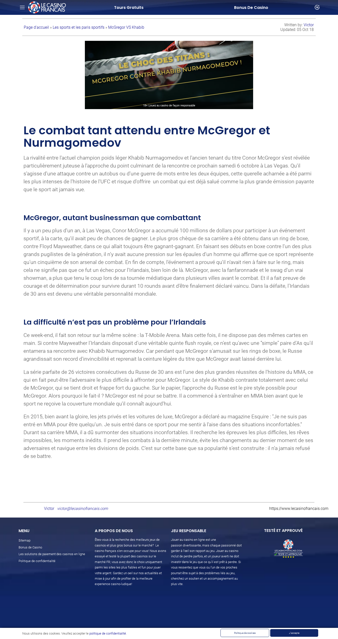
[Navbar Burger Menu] (22, 7)
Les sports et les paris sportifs (79, 27)
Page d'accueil (37, 27)
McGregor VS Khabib (126, 27)
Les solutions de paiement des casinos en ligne (52, 554)
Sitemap (24, 540)
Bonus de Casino (30, 547)
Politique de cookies (245, 633)
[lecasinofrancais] (47, 7)
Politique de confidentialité (37, 561)
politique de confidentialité (107, 633)
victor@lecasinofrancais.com (82, 508)
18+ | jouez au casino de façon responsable (169, 105)
